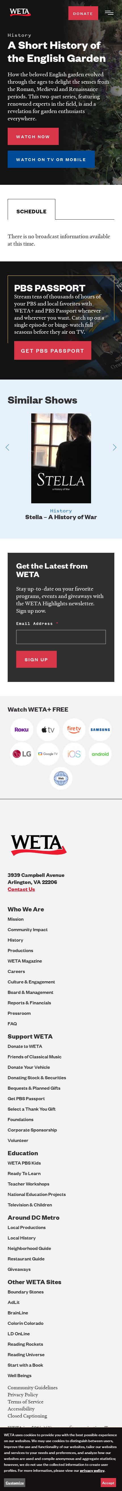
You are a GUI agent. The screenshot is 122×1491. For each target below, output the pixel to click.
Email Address (34, 623)
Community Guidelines (33, 1387)
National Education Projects (37, 1194)
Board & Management (30, 992)
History (15, 940)
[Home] (20, 13)
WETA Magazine (25, 960)
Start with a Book (25, 1365)
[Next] (114, 447)
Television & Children (30, 1204)
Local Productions (27, 1227)
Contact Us (21, 888)
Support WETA (30, 1036)
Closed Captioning (27, 1415)
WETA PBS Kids (24, 1163)
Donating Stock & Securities (37, 1077)
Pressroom (19, 1013)
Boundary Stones (26, 1291)
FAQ (12, 1023)
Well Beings (19, 1375)
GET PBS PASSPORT (53, 350)
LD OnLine (19, 1333)
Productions (20, 950)
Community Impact (28, 929)
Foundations (20, 1119)
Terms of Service (25, 1401)
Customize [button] (15, 1482)
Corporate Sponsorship (32, 1129)
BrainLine (18, 1312)
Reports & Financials (29, 1002)
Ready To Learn (24, 1173)
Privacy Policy (23, 1394)
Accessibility (21, 1408)
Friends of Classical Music (35, 1056)
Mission (16, 919)
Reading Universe (26, 1354)
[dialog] (61, 1459)
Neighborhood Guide (29, 1248)
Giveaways (19, 1269)
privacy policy (92, 1470)
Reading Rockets (25, 1344)
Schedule (31, 211)
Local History (22, 1237)
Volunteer (18, 1140)
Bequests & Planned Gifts (34, 1088)
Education (23, 1153)
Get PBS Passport (26, 1098)
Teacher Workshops (28, 1183)
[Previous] (7, 447)
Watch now (33, 136)
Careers (16, 971)
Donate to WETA (25, 1046)
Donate (83, 13)
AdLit (14, 1302)
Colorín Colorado (25, 1323)
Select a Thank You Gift (32, 1109)
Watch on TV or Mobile (51, 159)
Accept (108, 1482)
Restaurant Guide (26, 1258)
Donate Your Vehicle (29, 1067)
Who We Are (26, 909)
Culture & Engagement (31, 981)
